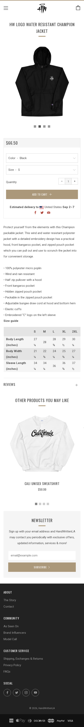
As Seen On (11, 626)
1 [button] (36, 504)
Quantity (11, 182)
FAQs (7, 671)
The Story (10, 600)
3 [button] (44, 504)
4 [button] (48, 504)
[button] (35, 126)
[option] (42, 82)
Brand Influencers (15, 632)
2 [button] (40, 504)
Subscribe (40, 567)
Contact (9, 606)
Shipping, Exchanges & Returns (23, 658)
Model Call (10, 639)
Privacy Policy (12, 665)
